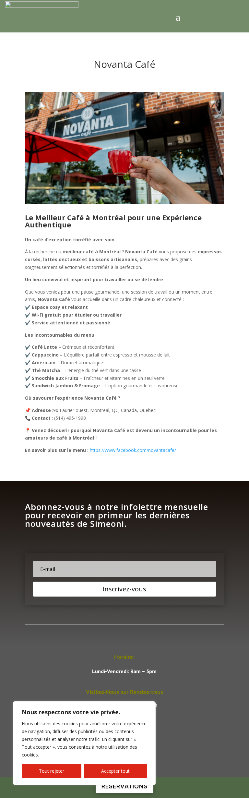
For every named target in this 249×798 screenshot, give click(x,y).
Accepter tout (115, 771)
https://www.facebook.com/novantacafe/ (133, 450)
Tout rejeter (51, 771)
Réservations (124, 786)
